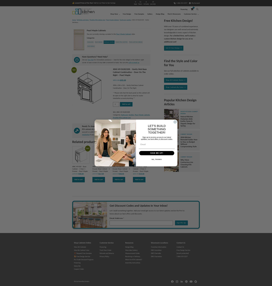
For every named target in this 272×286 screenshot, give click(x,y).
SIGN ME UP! (156, 153)
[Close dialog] (175, 122)
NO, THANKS (157, 159)
